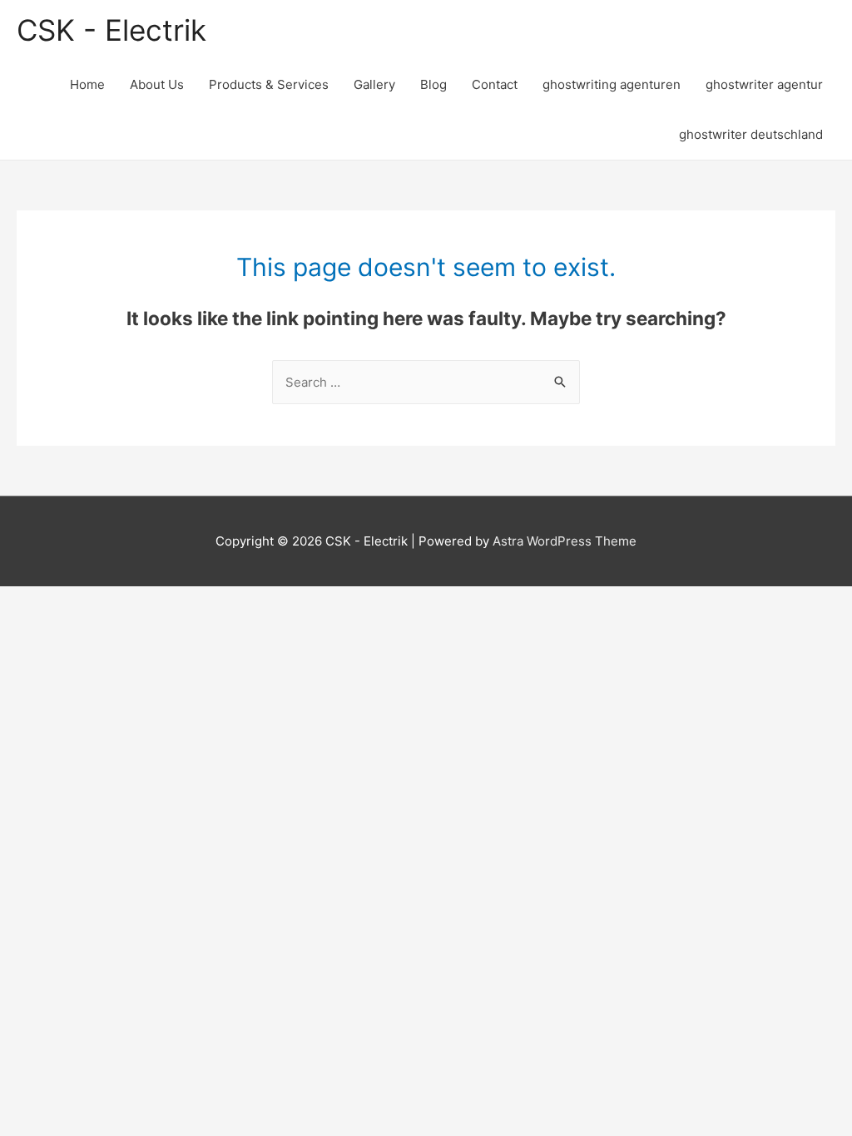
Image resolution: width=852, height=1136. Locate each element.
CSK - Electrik (111, 29)
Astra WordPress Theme (565, 541)
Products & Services (269, 84)
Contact (495, 84)
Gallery (374, 84)
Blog (433, 84)
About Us (157, 84)
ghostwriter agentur (764, 84)
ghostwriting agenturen (611, 84)
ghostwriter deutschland (751, 134)
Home (87, 84)
